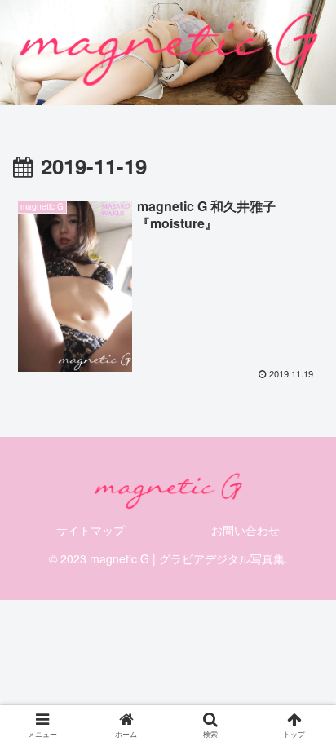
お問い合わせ (245, 530)
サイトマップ (90, 530)
